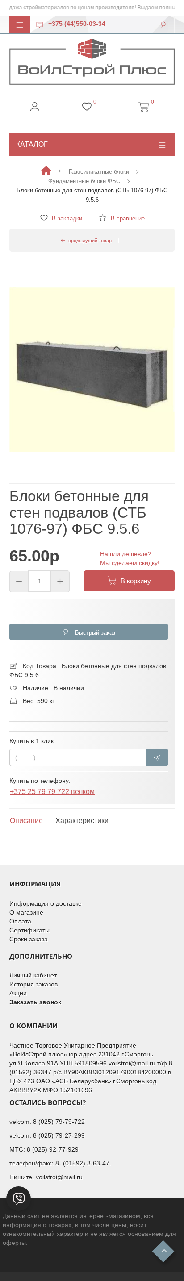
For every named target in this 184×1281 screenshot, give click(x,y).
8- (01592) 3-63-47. (83, 1163)
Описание (26, 820)
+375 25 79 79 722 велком (52, 793)
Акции (18, 993)
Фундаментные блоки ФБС (84, 181)
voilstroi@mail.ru (59, 1177)
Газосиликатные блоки (99, 171)
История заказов (33, 984)
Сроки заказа (28, 939)
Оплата (20, 921)
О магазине (26, 912)
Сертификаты (29, 930)
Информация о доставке (45, 903)
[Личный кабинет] (34, 109)
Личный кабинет (33, 975)
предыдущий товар (89, 240)
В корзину (134, 581)
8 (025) (44, 1121)
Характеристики (82, 820)
